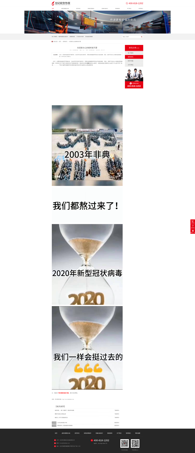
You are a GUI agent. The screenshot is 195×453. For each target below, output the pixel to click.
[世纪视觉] (61, 5)
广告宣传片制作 (80, 36)
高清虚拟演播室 (89, 36)
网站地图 (137, 433)
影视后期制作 (91, 8)
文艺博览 (130, 65)
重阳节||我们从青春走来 (60, 414)
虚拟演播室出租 (65, 8)
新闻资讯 (65, 41)
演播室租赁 (72, 36)
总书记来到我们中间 (62, 422)
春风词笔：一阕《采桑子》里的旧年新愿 (64, 410)
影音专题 (130, 61)
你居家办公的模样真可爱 (75, 41)
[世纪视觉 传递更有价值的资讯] (97, 33)
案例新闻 (117, 8)
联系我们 (141, 8)
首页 (53, 8)
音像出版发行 (105, 8)
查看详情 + (117, 422)
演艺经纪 (78, 8)
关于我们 (129, 8)
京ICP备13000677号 (102, 443)
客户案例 (130, 53)
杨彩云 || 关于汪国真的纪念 (61, 417)
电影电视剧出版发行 (63, 36)
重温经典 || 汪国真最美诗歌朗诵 (64, 425)
